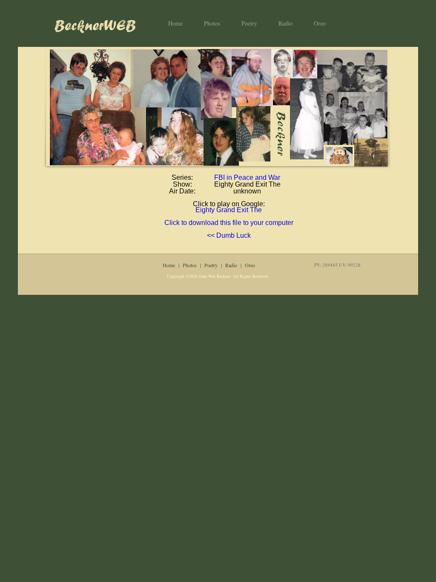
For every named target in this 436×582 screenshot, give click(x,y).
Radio (285, 23)
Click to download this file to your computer (228, 222)
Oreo (320, 23)
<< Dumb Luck (229, 235)
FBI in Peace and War (247, 177)
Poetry (249, 23)
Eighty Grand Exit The (228, 209)
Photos (212, 23)
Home (175, 23)
